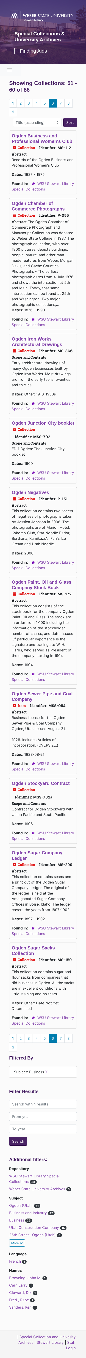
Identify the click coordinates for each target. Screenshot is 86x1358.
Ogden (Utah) (21, 1205)
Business (17, 1220)
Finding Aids (33, 51)
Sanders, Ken (21, 1307)
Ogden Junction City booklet (43, 423)
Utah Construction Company (34, 1227)
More (15, 1243)
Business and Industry (28, 1212)
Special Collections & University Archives (39, 37)
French (15, 1261)
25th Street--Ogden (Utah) (33, 1235)
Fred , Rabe (19, 1300)
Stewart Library (50, 1342)
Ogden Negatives (30, 492)
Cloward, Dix (21, 1292)
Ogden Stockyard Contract (41, 783)
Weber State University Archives (37, 1189)
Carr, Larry (19, 1285)
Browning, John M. (25, 1278)
